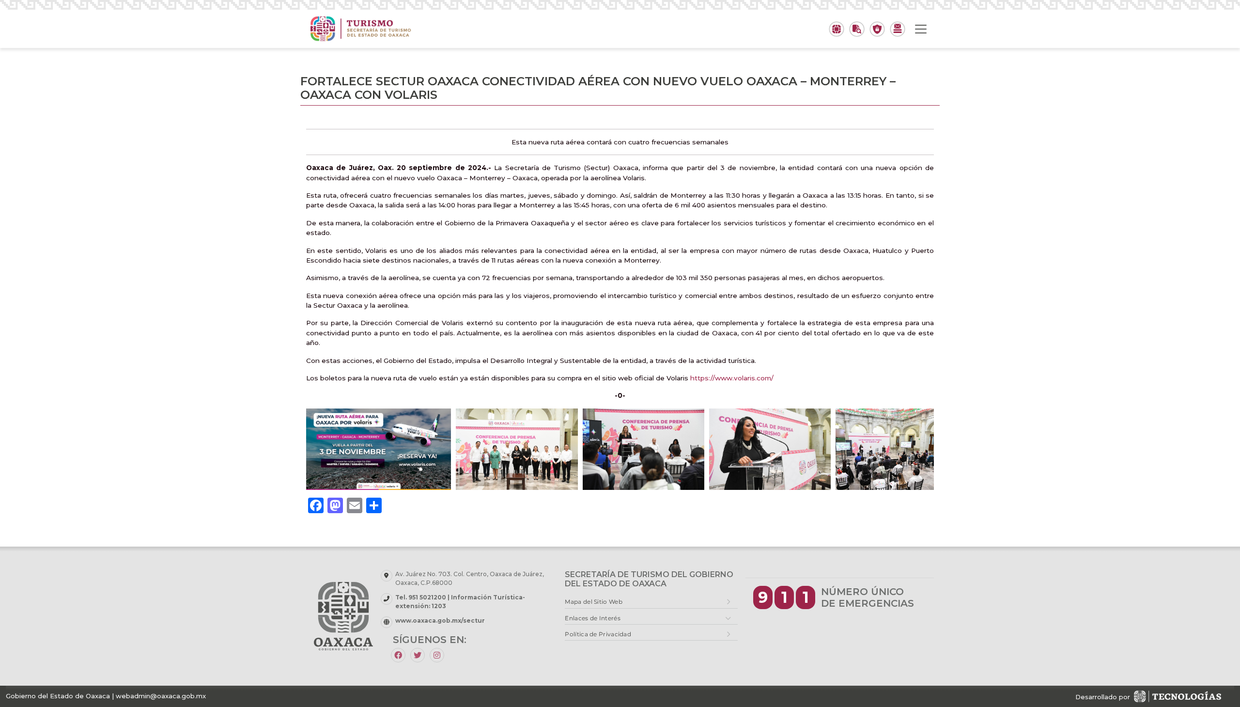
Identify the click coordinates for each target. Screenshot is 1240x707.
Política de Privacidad (598, 634)
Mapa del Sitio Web (593, 601)
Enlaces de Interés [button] (592, 618)
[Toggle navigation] (921, 29)
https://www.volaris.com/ (732, 378)
